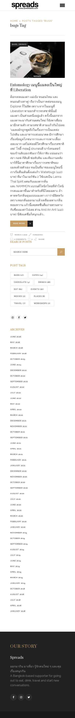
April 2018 (15, 606)
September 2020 (19, 488)
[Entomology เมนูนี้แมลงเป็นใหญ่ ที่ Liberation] (37, 60)
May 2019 (15, 566)
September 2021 (19, 437)
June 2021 (15, 443)
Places (39, 296)
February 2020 (18, 522)
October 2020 (17, 482)
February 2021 (18, 460)
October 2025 (17, 359)
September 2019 (19, 544)
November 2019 (18, 533)
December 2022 (18, 370)
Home (14, 21)
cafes (37, 275)
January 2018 (17, 611)
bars (14, 44)
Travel (19, 303)
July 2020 (15, 499)
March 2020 (16, 516)
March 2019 (16, 578)
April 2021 (15, 449)
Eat (18, 289)
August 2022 (17, 387)
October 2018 (17, 589)
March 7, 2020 (20, 235)
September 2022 (19, 381)
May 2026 (15, 342)
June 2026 (15, 337)
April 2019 (15, 572)
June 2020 (15, 505)
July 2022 (15, 393)
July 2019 (15, 555)
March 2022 (16, 415)
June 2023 (15, 365)
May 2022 (15, 404)
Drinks (22, 44)
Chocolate (22, 282)
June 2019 (15, 561)
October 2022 (17, 376)
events (37, 289)
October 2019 (17, 538)
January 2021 (17, 466)
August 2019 (17, 550)
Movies (19, 296)
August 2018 (17, 594)
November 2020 (18, 477)
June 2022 (15, 398)
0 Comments (20, 239)
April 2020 (16, 510)
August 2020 (17, 494)
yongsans (38, 235)
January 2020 (18, 527)
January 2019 (17, 583)
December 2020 (18, 471)
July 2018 (15, 600)
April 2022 (15, 409)
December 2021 (18, 421)
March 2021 (16, 454)
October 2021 (17, 432)
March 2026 (16, 348)
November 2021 (18, 426)
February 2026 (18, 353)
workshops (42, 303)
